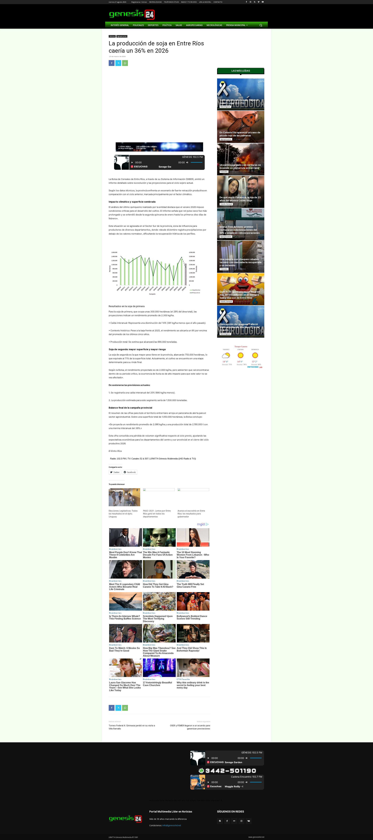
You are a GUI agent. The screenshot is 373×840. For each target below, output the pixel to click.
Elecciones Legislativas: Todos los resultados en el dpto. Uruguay (123, 513)
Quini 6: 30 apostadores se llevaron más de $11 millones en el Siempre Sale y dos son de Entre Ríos (240, 294)
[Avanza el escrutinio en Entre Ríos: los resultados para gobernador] (193, 497)
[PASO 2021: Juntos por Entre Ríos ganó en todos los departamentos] (159, 497)
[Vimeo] (258, 2)
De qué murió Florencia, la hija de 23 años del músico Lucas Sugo (240, 199)
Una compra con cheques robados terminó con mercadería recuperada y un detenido (240, 262)
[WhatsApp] (125, 63)
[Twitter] (254, 2)
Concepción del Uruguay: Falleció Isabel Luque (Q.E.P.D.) (239, 102)
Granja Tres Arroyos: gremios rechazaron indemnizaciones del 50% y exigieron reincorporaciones (240, 229)
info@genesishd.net (171, 825)
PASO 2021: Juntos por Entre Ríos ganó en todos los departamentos (157, 513)
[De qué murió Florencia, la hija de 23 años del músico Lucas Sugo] (240, 192)
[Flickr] (234, 821)
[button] (260, 25)
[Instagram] (250, 2)
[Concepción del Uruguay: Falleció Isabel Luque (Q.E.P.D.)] (240, 94)
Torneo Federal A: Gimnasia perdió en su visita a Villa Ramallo (132, 727)
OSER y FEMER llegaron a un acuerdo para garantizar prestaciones (190, 727)
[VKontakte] (248, 821)
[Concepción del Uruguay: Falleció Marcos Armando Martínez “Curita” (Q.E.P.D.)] (240, 322)
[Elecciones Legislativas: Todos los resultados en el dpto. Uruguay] (124, 497)
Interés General (226, 204)
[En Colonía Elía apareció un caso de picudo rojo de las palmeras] (240, 127)
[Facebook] (246, 2)
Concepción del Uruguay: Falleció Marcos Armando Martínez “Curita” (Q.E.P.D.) (240, 327)
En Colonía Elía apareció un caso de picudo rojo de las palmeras (240, 134)
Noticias (112, 36)
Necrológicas (225, 107)
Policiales (224, 172)
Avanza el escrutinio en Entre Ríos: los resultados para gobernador (191, 513)
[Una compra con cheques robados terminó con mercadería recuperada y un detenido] (240, 257)
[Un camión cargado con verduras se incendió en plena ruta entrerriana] (240, 159)
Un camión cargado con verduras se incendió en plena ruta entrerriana (240, 166)
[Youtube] (262, 2)
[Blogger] (220, 821)
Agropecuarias (121, 36)
